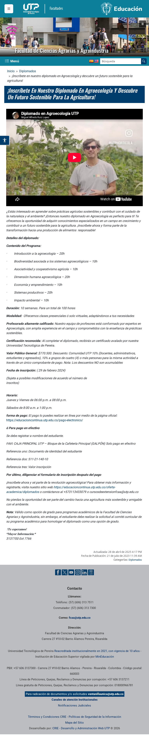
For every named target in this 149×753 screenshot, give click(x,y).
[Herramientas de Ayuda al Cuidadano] (91, 572)
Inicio (11, 71)
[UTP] (31, 9)
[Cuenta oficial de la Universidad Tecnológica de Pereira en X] (65, 572)
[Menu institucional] (8, 8)
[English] (96, 61)
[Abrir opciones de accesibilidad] (5, 140)
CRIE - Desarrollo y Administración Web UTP (81, 728)
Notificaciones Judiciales (74, 705)
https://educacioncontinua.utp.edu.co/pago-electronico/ (44, 420)
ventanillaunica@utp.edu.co (105, 694)
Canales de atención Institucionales (75, 699)
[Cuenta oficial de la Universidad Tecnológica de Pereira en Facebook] (58, 572)
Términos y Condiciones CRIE (47, 717)
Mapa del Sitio (74, 722)
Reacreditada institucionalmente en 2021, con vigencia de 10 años (97, 651)
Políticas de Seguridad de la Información (95, 717)
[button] (142, 23)
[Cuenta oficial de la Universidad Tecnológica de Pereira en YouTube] (71, 572)
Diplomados (27, 71)
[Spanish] (91, 61)
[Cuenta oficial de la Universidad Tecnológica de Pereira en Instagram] (78, 572)
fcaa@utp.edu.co (79, 617)
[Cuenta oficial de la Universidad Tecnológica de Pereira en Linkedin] (84, 572)
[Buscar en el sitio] (144, 61)
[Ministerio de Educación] (110, 9)
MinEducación (104, 656)
